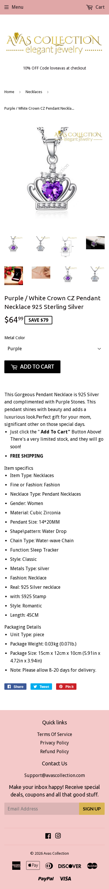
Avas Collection (56, 853)
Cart (99, 7)
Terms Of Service (54, 734)
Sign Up (92, 808)
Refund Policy (54, 751)
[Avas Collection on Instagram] (58, 836)
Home (9, 92)
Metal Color (14, 337)
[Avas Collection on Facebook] (48, 836)
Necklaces (34, 92)
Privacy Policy (54, 743)
